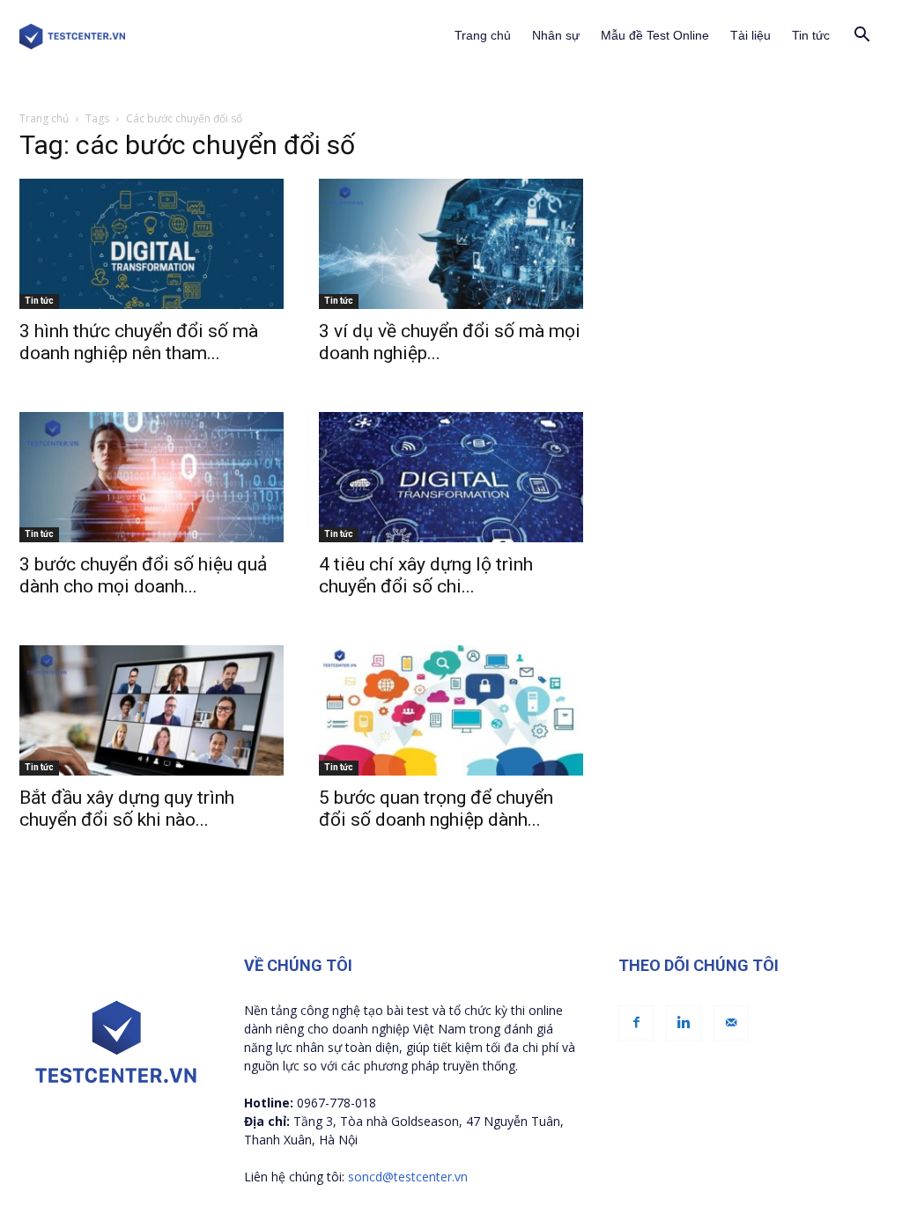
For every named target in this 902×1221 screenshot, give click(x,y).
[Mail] (731, 1023)
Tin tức (811, 35)
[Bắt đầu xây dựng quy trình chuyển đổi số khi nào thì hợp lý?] (151, 710)
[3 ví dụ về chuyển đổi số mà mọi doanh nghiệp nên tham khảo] (451, 244)
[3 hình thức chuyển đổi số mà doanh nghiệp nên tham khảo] (151, 244)
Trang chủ (483, 35)
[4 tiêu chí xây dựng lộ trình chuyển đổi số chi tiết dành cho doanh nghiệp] (451, 477)
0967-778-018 (336, 1102)
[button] (861, 36)
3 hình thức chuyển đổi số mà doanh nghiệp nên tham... (138, 342)
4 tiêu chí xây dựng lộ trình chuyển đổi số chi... (426, 575)
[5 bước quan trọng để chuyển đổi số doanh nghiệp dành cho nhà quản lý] (451, 710)
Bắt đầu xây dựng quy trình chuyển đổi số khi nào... (126, 808)
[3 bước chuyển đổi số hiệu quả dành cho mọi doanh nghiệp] (151, 477)
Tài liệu (750, 35)
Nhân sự (556, 35)
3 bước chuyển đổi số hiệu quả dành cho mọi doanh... (143, 575)
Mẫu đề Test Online (655, 35)
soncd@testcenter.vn (408, 1176)
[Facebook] (636, 1023)
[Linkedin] (683, 1023)
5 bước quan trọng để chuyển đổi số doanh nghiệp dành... (436, 808)
